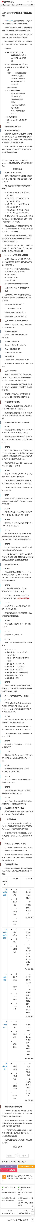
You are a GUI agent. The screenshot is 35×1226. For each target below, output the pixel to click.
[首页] (32, 1206)
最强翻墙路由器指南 (8, 1200)
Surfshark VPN (8, 1166)
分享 (24, 1156)
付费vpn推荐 (10, 5)
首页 (4, 5)
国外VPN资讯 (19, 5)
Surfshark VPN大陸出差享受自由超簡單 (9, 1170)
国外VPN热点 (9, 2)
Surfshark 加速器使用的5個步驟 (17, 64)
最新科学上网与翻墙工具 (9, 1192)
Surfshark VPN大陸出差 (26, 1166)
